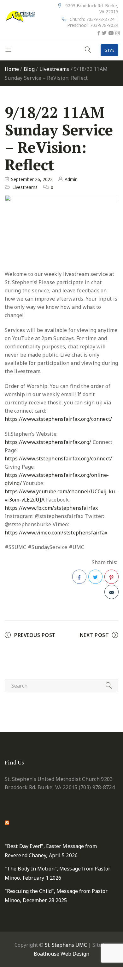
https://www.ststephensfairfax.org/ (48, 442)
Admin (71, 179)
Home (12, 69)
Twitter (95, 577)
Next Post (94, 635)
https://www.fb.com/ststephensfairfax (51, 507)
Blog (29, 69)
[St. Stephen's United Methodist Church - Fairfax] (20, 16)
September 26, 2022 (32, 179)
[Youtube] (111, 32)
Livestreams (54, 69)
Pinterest (111, 577)
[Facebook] (98, 32)
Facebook (79, 577)
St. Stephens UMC (66, 944)
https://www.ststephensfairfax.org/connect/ (58, 418)
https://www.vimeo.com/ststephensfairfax (56, 532)
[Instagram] (117, 32)
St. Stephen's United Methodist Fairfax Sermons (57, 825)
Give (109, 50)
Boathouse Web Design (61, 953)
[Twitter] (104, 32)
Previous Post (35, 635)
